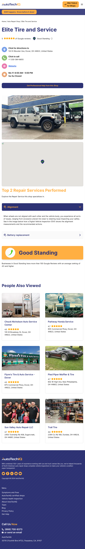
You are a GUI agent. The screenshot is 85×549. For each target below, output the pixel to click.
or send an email (13, 532)
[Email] (16, 473)
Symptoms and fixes (10, 492)
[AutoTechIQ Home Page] (11, 4)
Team (4, 505)
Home (4, 21)
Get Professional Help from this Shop (42, 85)
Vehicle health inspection (12, 499)
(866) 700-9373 (13, 529)
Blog (4, 508)
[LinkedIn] (12, 473)
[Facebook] (7, 473)
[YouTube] (20, 473)
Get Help (5, 514)
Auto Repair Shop (13, 21)
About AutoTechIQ (9, 502)
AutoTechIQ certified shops (13, 495)
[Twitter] (3, 473)
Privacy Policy (8, 511)
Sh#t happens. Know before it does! (19, 12)
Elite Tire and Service (29, 21)
